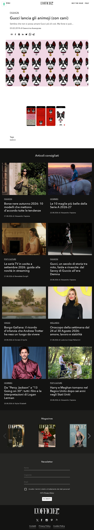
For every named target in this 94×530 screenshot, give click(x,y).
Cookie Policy (59, 526)
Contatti (32, 526)
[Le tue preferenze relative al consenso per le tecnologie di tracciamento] (4, 4)
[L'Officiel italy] (47, 3)
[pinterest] (19, 35)
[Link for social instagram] (47, 520)
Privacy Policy (49, 493)
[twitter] (26, 35)
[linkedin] (23, 35)
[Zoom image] (47, 116)
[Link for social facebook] (41, 520)
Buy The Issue (77, 3)
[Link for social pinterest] (52, 520)
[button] (89, 436)
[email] (12, 35)
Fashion (14, 13)
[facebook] (15, 35)
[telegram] (34, 35)
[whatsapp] (30, 35)
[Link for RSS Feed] (57, 520)
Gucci (13, 140)
